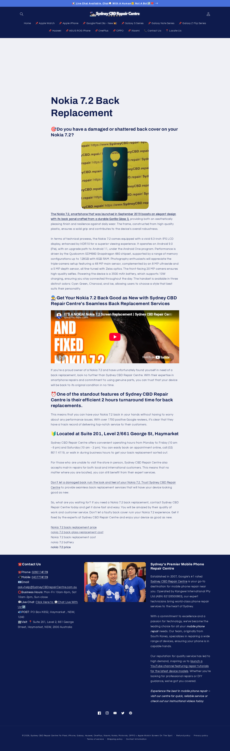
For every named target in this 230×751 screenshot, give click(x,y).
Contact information (136, 739)
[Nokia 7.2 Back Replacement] (115, 175)
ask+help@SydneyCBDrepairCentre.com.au (47, 587)
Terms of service (95, 739)
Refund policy (183, 736)
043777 (40, 577)
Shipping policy (115, 739)
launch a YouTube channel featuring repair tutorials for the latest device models (180, 666)
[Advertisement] (115, 63)
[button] (22, 14)
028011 (40, 572)
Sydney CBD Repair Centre (169, 581)
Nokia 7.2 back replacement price (74, 527)
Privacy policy (201, 736)
